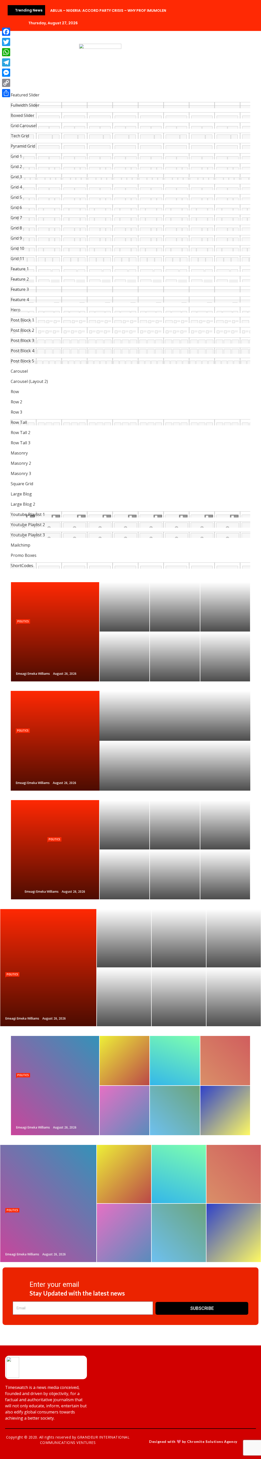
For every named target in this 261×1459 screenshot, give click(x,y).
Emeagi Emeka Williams (33, 673)
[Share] (6, 93)
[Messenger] (6, 73)
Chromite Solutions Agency (212, 1441)
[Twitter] (6, 42)
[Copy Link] (6, 83)
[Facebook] (6, 32)
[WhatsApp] (6, 52)
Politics (23, 621)
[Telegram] (6, 62)
